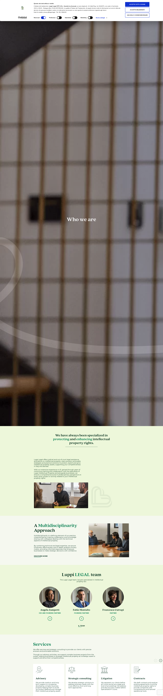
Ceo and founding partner (50, 613)
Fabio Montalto (81, 610)
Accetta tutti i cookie (137, 4)
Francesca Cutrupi (113, 610)
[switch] (59, 17)
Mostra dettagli (100, 17)
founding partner (81, 613)
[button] (155, 660)
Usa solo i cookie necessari (137, 15)
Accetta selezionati (137, 9)
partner (113, 613)
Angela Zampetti (49, 610)
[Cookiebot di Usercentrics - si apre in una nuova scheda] (22, 18)
